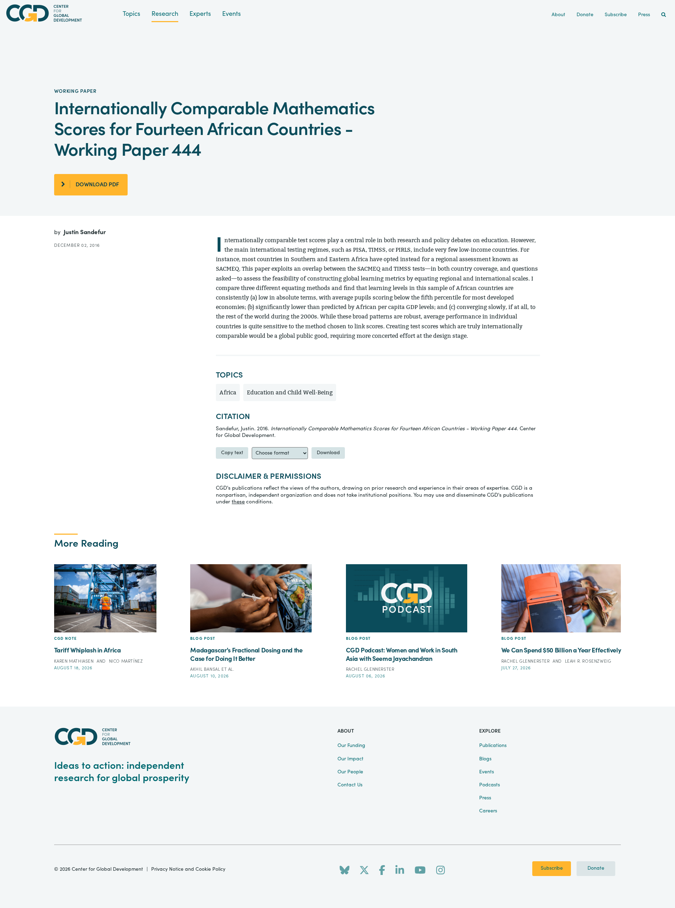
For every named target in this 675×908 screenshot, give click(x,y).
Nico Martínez (126, 661)
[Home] (61, 13)
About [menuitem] (558, 15)
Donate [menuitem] (585, 15)
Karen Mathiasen (74, 661)
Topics (131, 14)
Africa (227, 392)
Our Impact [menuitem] (351, 759)
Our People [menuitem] (350, 772)
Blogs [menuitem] (485, 759)
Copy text (232, 453)
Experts (200, 14)
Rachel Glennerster (370, 669)
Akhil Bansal (205, 669)
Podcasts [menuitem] (489, 785)
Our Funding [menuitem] (351, 745)
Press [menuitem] (644, 15)
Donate (595, 868)
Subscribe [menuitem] (616, 15)
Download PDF (97, 184)
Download (328, 453)
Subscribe (552, 868)
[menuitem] (663, 15)
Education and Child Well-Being (290, 392)
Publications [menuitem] (493, 745)
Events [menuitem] (486, 772)
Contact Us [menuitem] (350, 785)
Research (165, 14)
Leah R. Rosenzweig (588, 661)
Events (231, 14)
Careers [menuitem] (488, 811)
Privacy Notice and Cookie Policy (188, 869)
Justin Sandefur (85, 232)
